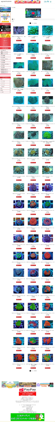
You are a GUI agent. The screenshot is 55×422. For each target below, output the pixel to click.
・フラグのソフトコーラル (4, 64)
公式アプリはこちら (5, 24)
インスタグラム (5, 42)
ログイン (5, 38)
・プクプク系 (2, 65)
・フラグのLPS (2, 62)
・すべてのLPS (2, 57)
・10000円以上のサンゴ (4, 72)
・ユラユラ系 (2, 67)
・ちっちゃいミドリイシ (4, 58)
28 (34, 23)
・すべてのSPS (2, 55)
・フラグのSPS (2, 60)
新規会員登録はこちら (5, 32)
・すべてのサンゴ (3, 50)
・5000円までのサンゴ (4, 69)
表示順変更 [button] (35, 19)
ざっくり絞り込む (5, 48)
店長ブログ (5, 40)
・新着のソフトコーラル (4, 53)
